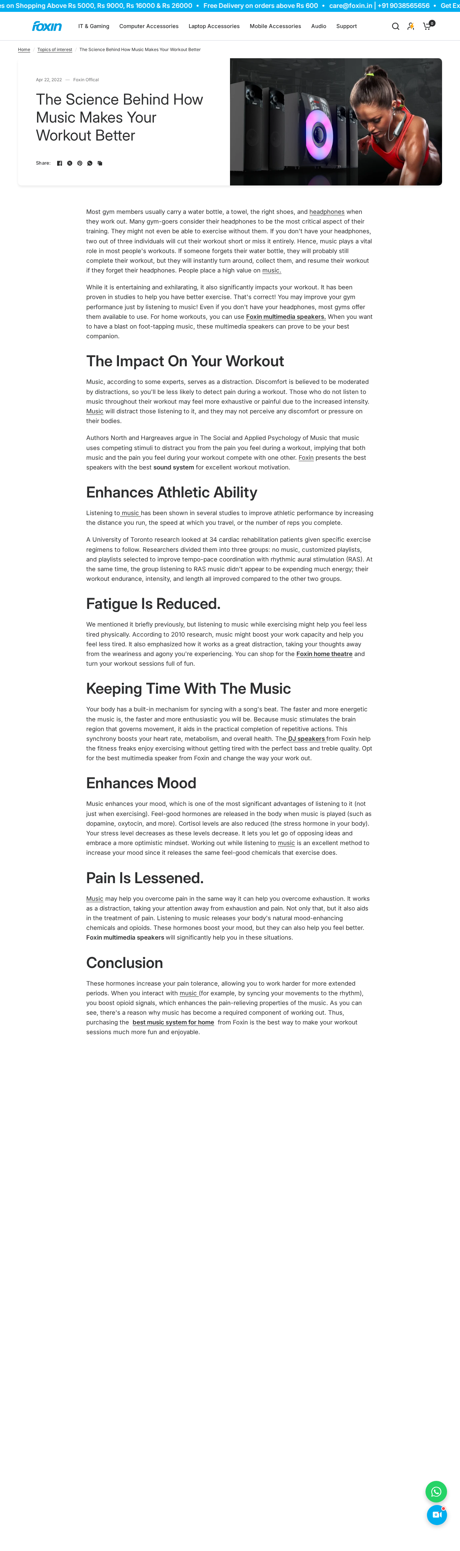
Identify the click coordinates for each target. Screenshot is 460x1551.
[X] (69, 163)
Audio (318, 26)
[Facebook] (59, 163)
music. (271, 270)
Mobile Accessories (275, 26)
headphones (327, 211)
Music (95, 411)
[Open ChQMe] (437, 1515)
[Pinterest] (79, 163)
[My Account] (411, 26)
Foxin (306, 457)
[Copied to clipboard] (100, 163)
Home (24, 49)
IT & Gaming (93, 26)
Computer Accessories (149, 26)
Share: (43, 163)
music (130, 513)
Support (346, 26)
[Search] (395, 26)
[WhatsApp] (90, 163)
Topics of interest (54, 49)
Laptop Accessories (214, 26)
